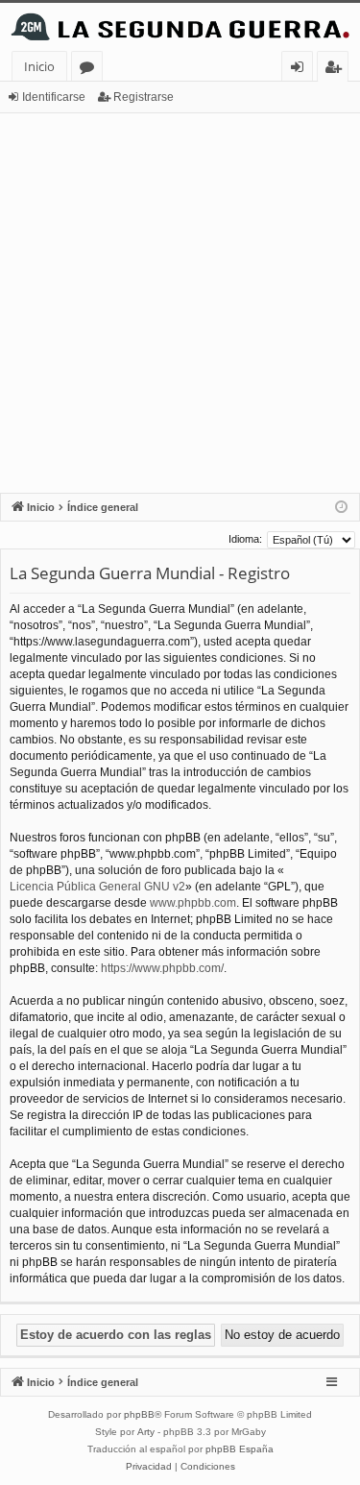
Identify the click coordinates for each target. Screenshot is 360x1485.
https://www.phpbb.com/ (162, 968)
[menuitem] (149, 1466)
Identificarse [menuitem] (301, 70)
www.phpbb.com (193, 903)
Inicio (39, 66)
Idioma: (245, 539)
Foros (91, 70)
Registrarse (143, 97)
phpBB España (239, 1449)
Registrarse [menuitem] (337, 70)
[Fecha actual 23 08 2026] (341, 508)
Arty (146, 1431)
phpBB (139, 1414)
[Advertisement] (180, 303)
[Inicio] (180, 27)
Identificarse (53, 97)
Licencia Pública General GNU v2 (97, 886)
